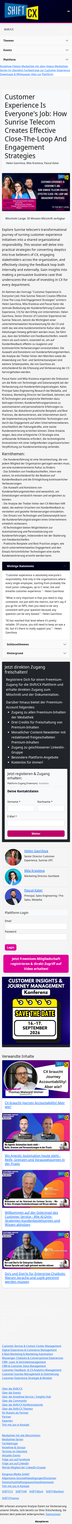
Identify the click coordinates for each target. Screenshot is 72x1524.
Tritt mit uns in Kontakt (15, 1425)
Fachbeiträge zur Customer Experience (47, 70)
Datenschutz (9, 1482)
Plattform (9, 59)
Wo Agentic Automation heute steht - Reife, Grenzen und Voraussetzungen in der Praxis (35, 1159)
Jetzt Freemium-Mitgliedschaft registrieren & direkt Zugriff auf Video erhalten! (36, 963)
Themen (8, 40)
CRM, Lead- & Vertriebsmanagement (24, 1362)
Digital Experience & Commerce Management (29, 1350)
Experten (7, 1421)
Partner (6, 1417)
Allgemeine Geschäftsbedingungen (23, 1478)
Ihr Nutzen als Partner (15, 1413)
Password (10, 931)
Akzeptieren (42, 1521)
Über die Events (11, 1392)
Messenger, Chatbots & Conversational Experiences (32, 1358)
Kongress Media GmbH (15, 1474)
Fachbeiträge (10, 1443)
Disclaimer (50, 1478)
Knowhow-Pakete (10, 66)
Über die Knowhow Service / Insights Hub (26, 1397)
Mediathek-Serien (12, 1439)
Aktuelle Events (11, 1455)
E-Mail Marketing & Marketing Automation (27, 1354)
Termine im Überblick (14, 1451)
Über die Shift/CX (12, 1388)
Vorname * (13, 802)
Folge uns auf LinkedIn (15, 1463)
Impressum (47, 1482)
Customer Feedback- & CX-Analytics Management (31, 1370)
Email (8, 921)
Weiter (36, 833)
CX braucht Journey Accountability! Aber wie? (35, 1104)
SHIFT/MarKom (55, 1491)
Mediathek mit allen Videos (38, 66)
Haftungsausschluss (28, 1482)
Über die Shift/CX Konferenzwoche (22, 1405)
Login (10, 947)
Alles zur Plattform (42, 74)
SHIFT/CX (7, 1491)
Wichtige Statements (20, 566)
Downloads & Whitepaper (15, 74)
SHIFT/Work (36, 1491)
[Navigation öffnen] (68, 11)
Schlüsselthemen (18, 644)
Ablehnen (26, 1521)
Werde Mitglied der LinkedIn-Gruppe (24, 1467)
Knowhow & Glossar (14, 1447)
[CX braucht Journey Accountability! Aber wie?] (36, 1079)
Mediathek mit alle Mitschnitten (21, 1435)
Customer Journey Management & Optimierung (30, 1374)
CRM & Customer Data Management (24, 1366)
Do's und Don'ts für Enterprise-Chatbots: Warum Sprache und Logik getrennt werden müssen (35, 1277)
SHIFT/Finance (10, 1498)
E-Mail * (12, 816)
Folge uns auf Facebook (16, 1459)
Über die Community (14, 1401)
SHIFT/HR (21, 1491)
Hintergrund (15, 653)
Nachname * (44, 802)
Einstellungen (9, 1521)
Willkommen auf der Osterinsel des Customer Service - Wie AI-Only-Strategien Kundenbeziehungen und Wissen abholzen (32, 1218)
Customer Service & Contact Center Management (31, 1346)
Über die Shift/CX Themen (17, 1409)
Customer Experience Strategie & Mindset (27, 1378)
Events (7, 50)
